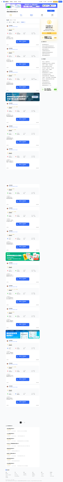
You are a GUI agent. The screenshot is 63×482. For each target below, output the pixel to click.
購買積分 (7, 476)
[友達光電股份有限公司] (22, 429)
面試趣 (51, 473)
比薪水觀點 (24, 473)
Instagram (42, 473)
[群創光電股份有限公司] (22, 439)
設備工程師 (10, 25)
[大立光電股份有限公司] (22, 434)
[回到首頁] (7, 9)
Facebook (42, 476)
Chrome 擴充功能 (17, 476)
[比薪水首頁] (7, 469)
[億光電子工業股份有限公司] (22, 454)
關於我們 (7, 473)
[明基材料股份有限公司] (22, 449)
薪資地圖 (7, 477)
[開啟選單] (2, 2)
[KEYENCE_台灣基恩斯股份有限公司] (22, 444)
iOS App (16, 473)
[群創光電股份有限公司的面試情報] (52, 15)
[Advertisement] (23, 176)
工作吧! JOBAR (52, 476)
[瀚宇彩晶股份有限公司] (22, 459)
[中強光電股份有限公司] (22, 464)
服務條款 (33, 473)
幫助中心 (33, 476)
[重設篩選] (7, 22)
